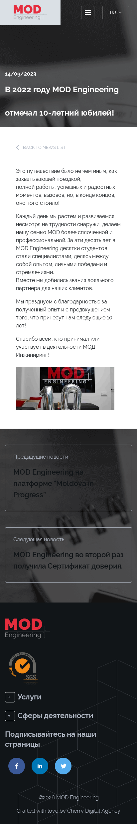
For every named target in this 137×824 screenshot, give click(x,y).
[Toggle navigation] (87, 12)
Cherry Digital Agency (93, 811)
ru (113, 12)
